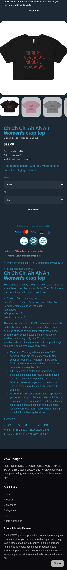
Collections (10, 505)
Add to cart (33, 209)
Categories (10, 510)
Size (6, 192)
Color (7, 177)
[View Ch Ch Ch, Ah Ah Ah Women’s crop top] (9, 107)
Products (9, 499)
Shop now (33, 10)
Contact (8, 515)
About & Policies (13, 521)
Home (7, 494)
